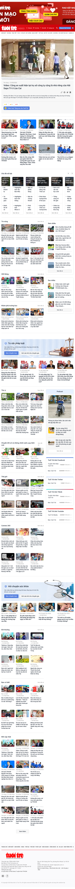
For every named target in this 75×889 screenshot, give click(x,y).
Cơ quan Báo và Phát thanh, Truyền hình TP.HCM (14, 871)
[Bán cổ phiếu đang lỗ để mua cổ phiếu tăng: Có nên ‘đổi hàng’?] (51, 229)
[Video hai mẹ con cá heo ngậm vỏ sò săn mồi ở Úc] (47, 148)
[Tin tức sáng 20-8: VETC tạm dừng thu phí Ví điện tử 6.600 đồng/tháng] (51, 430)
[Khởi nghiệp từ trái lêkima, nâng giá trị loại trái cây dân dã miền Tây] (22, 659)
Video (22, 846)
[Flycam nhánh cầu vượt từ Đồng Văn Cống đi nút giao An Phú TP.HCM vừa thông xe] (37, 227)
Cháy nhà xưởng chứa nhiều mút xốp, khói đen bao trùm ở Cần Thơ (37, 543)
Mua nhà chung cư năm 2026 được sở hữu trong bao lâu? (36, 699)
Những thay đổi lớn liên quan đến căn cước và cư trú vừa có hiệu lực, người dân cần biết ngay (22, 464)
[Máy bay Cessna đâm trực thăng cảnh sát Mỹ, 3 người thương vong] (51, 247)
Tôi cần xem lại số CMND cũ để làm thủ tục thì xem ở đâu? (22, 724)
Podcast (30, 28)
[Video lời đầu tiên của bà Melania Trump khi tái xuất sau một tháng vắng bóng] (47, 124)
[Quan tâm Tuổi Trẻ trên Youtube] (2, 876)
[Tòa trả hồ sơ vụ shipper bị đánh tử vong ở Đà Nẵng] (65, 148)
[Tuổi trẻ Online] (15, 855)
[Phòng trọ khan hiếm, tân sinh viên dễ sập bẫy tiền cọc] (59, 406)
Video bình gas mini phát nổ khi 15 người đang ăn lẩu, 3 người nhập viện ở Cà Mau (22, 543)
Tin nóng (9, 33)
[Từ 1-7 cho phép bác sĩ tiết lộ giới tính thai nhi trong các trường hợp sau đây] (9, 607)
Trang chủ (4, 846)
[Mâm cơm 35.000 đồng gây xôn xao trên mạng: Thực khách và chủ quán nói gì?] (51, 304)
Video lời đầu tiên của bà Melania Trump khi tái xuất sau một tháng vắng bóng (47, 135)
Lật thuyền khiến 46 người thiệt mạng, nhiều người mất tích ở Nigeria (7, 514)
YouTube (37, 28)
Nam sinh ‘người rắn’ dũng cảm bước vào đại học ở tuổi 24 (7, 670)
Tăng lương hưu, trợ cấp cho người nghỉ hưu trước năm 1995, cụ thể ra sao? (9, 135)
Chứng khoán (28, 182)
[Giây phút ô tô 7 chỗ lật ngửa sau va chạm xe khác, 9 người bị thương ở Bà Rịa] (7, 556)
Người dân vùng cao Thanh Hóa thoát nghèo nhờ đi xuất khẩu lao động (36, 671)
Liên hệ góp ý (64, 868)
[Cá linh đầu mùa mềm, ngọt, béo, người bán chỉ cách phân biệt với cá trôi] (51, 238)
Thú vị (18, 33)
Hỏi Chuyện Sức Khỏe (45, 613)
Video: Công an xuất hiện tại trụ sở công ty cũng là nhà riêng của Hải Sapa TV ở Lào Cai (37, 87)
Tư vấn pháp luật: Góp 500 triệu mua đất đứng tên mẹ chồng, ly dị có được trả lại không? (65, 377)
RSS (39, 870)
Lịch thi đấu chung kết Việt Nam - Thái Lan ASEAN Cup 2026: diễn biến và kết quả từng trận (22, 701)
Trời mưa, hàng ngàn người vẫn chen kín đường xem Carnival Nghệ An (36, 406)
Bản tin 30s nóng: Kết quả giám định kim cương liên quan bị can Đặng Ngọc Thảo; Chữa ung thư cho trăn (27, 160)
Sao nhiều (51, 280)
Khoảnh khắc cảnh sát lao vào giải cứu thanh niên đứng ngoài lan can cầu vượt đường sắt (7, 544)
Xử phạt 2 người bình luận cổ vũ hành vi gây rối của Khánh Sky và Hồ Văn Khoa (22, 261)
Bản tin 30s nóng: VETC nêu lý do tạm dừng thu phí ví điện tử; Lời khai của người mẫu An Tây (7, 293)
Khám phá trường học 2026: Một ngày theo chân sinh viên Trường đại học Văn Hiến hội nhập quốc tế (7, 324)
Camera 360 (71, 33)
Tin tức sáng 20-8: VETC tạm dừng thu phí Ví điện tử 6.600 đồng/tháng (63, 431)
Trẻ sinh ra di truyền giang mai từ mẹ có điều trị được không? (65, 619)
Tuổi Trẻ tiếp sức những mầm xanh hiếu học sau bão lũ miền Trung (37, 648)
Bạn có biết (35, 33)
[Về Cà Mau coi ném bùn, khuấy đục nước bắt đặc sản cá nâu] (7, 419)
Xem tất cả (5, 213)
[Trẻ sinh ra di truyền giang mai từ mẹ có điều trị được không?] (65, 607)
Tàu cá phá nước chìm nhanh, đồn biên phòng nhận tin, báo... (62, 265)
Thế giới (23, 33)
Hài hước (50, 33)
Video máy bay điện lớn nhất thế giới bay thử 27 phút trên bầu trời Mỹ (36, 514)
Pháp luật (38, 846)
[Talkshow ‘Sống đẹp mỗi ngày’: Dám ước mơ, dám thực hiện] (7, 636)
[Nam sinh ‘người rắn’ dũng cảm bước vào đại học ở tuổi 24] (7, 659)
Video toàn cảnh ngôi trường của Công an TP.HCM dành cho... (62, 286)
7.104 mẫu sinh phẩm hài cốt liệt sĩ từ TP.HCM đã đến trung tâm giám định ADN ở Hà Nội (65, 135)
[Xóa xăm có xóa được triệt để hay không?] (47, 607)
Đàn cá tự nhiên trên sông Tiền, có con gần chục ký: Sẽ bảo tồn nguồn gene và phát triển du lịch (22, 407)
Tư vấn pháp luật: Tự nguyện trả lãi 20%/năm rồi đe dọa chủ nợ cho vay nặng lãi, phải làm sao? (46, 378)
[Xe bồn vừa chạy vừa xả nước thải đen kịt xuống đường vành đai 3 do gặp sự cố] (22, 556)
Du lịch (61, 846)
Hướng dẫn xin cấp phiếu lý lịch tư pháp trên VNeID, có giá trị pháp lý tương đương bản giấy (37, 464)
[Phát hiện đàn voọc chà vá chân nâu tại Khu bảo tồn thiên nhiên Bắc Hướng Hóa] (22, 419)
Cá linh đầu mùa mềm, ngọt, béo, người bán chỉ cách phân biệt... (63, 238)
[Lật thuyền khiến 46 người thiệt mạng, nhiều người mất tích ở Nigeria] (7, 504)
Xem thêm (22, 831)
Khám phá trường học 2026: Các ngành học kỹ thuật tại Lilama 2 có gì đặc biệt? (37, 323)
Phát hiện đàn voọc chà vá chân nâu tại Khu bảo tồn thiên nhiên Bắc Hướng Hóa (22, 429)
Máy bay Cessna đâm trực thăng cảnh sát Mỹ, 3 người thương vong (37, 493)
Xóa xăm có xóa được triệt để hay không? (46, 618)
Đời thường (28, 33)
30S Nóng (55, 33)
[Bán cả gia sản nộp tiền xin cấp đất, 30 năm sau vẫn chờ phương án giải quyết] (51, 442)
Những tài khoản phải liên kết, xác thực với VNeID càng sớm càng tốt (37, 725)
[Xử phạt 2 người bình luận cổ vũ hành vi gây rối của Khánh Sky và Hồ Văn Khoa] (22, 251)
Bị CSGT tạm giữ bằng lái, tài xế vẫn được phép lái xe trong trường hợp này (7, 725)
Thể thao (40, 33)
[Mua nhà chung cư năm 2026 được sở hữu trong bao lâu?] (37, 688)
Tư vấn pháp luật (24, 370)
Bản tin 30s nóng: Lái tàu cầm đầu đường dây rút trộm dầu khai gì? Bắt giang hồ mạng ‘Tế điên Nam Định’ (37, 293)
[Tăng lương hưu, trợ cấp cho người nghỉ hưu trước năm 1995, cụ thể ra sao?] (9, 124)
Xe (57, 846)
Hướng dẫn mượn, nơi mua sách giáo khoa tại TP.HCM (9, 159)
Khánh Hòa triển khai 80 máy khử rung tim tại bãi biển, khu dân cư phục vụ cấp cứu (22, 648)
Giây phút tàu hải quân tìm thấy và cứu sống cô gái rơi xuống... (63, 295)
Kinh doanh (45, 846)
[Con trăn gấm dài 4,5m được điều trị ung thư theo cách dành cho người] (7, 483)
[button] (68, 173)
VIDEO (21, 28)
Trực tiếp (14, 33)
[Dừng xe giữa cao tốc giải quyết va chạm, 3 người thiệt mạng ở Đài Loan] (22, 483)
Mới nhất (3, 33)
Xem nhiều (52, 223)
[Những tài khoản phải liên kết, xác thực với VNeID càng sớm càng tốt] (37, 713)
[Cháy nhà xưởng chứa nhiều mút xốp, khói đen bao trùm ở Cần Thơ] (37, 532)
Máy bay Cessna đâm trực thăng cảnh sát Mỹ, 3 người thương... (63, 247)
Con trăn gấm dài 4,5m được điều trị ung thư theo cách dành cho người (7, 493)
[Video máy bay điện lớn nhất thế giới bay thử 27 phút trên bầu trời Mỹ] (37, 504)
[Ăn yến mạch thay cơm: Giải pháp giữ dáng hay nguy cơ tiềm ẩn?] (28, 607)
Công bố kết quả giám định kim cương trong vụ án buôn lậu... (63, 256)
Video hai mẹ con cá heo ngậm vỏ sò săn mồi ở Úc (47, 159)
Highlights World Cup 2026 (16, 182)
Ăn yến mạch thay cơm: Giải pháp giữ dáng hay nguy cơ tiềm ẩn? (27, 617)
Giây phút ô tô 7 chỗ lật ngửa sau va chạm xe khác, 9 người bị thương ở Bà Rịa (7, 568)
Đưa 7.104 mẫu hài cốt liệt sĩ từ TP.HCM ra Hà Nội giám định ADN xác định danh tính (37, 261)
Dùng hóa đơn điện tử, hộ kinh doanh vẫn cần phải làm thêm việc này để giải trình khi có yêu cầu (8, 376)
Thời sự (27, 846)
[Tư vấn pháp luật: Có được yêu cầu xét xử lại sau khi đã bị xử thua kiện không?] (28, 364)
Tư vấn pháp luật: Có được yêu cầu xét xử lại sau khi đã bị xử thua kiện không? (27, 377)
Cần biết (44, 28)
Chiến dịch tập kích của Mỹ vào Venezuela (56, 182)
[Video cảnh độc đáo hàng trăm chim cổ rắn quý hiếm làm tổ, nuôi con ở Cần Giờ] (7, 396)
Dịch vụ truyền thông (43, 868)
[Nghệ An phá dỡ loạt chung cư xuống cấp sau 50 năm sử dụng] (22, 227)
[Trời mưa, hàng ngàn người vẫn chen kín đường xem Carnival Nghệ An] (37, 396)
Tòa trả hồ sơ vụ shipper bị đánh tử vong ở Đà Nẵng (65, 159)
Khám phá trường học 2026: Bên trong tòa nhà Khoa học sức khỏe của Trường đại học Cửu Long (22, 324)
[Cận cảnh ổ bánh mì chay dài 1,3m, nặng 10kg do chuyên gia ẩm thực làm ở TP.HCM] (37, 419)
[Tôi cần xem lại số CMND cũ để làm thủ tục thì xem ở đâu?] (22, 713)
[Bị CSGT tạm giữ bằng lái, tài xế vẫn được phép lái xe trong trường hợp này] (7, 713)
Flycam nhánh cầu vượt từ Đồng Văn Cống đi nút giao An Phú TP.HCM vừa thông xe (36, 239)
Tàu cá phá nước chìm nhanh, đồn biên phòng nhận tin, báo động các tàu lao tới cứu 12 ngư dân (7, 262)
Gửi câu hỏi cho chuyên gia (30, 353)
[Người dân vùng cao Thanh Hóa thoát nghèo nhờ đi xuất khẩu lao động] (37, 659)
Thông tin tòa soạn (6, 870)
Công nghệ (53, 846)
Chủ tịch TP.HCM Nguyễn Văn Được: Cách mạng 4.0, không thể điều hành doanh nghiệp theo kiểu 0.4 (28, 136)
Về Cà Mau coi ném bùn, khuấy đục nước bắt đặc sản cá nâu (7, 428)
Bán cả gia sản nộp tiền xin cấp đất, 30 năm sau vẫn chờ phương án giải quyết (63, 443)
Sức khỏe (22, 613)
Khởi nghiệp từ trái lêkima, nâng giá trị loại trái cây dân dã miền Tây (21, 671)
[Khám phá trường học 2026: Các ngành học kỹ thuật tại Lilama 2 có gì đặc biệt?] (37, 312)
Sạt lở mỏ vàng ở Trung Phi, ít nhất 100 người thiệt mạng (22, 513)
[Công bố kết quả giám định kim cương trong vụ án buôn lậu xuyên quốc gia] (51, 256)
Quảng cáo (51, 28)
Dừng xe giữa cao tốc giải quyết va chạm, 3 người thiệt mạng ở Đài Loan (22, 493)
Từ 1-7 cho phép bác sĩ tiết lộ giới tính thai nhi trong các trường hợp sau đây (8, 618)
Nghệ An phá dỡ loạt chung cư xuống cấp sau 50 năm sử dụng (22, 237)
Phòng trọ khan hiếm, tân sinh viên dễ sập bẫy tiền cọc (59, 421)
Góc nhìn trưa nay (63, 33)
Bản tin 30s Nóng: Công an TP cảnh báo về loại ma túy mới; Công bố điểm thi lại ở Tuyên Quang (22, 293)
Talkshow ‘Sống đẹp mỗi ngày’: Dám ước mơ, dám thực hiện (7, 647)
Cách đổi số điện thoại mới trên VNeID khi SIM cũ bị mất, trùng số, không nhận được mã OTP (7, 464)
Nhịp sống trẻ (68, 846)
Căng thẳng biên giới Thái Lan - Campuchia (42, 182)
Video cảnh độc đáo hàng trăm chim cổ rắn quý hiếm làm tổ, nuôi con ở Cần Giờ (7, 406)
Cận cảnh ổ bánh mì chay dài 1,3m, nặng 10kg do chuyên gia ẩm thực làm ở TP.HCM (36, 430)
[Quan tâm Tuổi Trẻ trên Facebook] (7, 876)
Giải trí (45, 33)
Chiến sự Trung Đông (69, 182)
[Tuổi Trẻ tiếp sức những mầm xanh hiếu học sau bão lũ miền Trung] (37, 636)
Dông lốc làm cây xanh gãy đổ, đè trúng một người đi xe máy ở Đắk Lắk (7, 238)
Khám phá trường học (9, 306)
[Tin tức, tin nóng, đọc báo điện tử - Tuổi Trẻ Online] (9, 28)
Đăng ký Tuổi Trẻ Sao (65, 28)
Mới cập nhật (6, 737)
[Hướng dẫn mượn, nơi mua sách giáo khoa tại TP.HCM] (9, 148)
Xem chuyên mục (11, 353)
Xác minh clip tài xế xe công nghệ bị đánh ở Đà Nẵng (37, 567)
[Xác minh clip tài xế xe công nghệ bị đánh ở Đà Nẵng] (37, 556)
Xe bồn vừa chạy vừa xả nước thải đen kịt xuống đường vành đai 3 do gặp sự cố (22, 568)
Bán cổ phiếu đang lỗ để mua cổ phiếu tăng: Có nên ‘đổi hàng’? (63, 229)
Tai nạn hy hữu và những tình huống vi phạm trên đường (5, 182)
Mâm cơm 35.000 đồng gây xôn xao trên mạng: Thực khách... (63, 304)
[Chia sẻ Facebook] (64, 92)
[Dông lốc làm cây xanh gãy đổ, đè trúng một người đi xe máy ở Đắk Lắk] (7, 227)
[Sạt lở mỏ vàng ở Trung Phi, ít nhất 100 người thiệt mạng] (22, 504)
